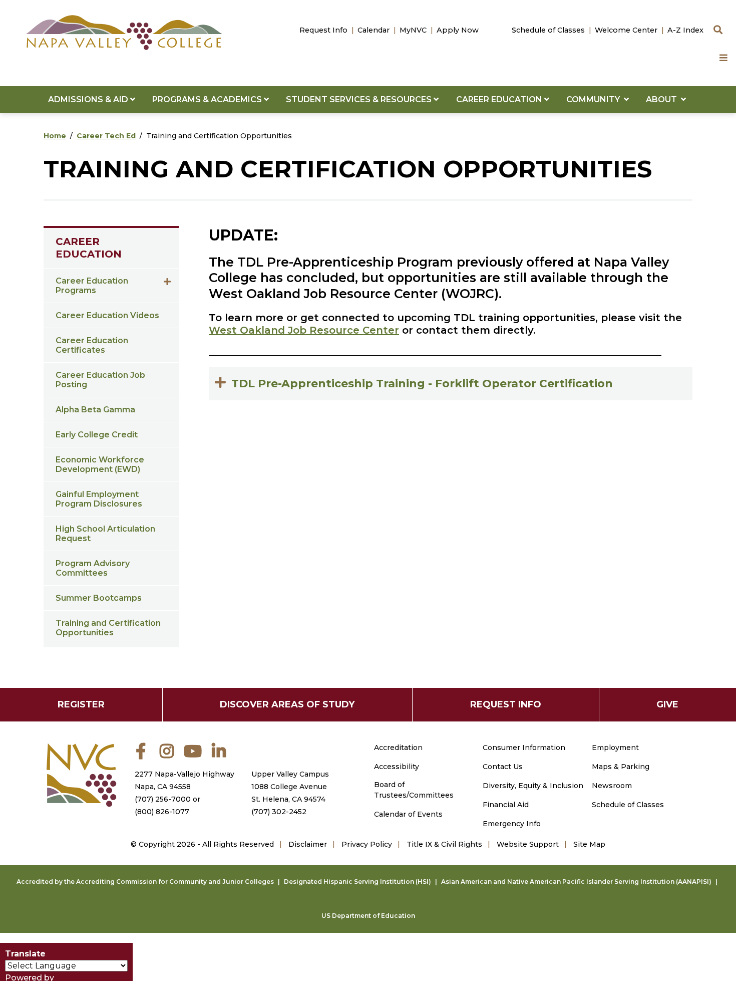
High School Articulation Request (105, 533)
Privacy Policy (366, 844)
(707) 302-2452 (278, 811)
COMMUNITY (595, 99)
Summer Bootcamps (99, 598)
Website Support (528, 844)
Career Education (89, 247)
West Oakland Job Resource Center (304, 330)
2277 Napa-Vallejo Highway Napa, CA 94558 (184, 780)
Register (81, 704)
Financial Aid (506, 804)
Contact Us (503, 766)
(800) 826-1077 (162, 811)
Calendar (373, 30)
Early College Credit (97, 434)
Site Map (589, 844)
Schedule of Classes (548, 30)
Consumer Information (524, 747)
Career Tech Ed (106, 135)
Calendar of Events (408, 814)
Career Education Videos (107, 315)
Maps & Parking (620, 766)
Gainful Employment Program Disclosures (99, 499)
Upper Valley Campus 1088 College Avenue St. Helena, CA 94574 (290, 787)
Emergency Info (512, 823)
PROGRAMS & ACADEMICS (208, 99)
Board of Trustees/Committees (414, 790)
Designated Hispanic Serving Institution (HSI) (357, 881)
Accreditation (398, 747)
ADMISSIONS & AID (89, 99)
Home (55, 135)
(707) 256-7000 (163, 799)
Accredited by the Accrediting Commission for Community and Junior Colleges (145, 881)
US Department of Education (368, 915)
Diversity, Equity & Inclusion (533, 785)
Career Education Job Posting (100, 379)
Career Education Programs (92, 285)
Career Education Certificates (92, 345)
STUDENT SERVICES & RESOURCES (360, 99)
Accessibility (396, 766)
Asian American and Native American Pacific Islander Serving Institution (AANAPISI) (576, 881)
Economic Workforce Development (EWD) (100, 464)
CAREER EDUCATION (500, 99)
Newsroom (612, 785)
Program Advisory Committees (93, 568)
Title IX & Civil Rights (444, 844)
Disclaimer (307, 844)
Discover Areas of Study (287, 704)
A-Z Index (685, 30)
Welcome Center (626, 30)
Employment (615, 747)
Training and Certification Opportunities (108, 627)
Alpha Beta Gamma (95, 409)
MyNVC (413, 30)
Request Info (323, 30)
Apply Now (458, 30)
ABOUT (663, 99)
